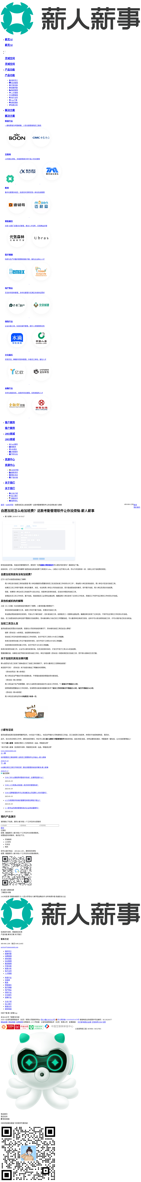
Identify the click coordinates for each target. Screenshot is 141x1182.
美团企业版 (87, 1022)
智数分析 (8, 968)
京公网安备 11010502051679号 (68, 1019)
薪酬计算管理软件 (47, 565)
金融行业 (8, 997)
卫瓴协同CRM (97, 1022)
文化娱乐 (8, 995)
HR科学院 (9, 505)
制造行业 (8, 977)
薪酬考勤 (8, 954)
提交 (2, 828)
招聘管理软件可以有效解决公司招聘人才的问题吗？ (26, 793)
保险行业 (8, 992)
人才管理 (8, 973)
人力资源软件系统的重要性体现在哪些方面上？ (23, 800)
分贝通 (80, 1022)
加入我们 (8, 1004)
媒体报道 (8, 1009)
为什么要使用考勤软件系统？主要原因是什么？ (24, 777)
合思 (104, 1022)
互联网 (7, 980)
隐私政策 (4, 1022)
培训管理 (8, 961)
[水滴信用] (36, 1029)
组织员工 (8, 951)
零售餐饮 (8, 985)
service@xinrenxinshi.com (9, 947)
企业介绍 (8, 1001)
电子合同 (8, 971)
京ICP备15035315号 (48, 1019)
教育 (6, 982)
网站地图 (12, 1022)
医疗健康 (8, 987)
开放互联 (8, 966)
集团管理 (8, 963)
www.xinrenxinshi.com (8, 751)
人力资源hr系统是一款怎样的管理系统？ (22, 785)
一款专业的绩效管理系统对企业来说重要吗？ (22, 808)
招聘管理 (8, 956)
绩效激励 (8, 959)
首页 (2, 505)
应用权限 (19, 1022)
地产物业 (8, 990)
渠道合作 (8, 1006)
